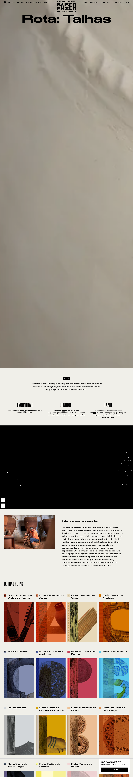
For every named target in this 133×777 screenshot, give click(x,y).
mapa (46, 2)
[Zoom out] (7, 769)
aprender (106, 2)
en (127, 2)
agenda (94, 2)
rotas (20, 2)
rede (85, 2)
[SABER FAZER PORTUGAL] (66, 2)
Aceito (114, 769)
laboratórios (33, 2)
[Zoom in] (7, 764)
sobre (118, 2)
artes (11, 2)
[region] (66, 467)
